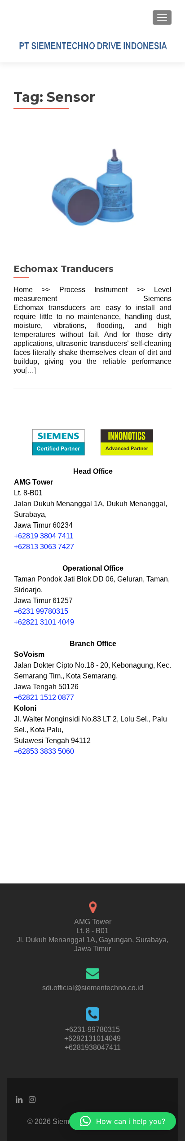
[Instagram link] (32, 1099)
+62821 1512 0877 (44, 697)
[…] (30, 370)
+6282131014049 (92, 1038)
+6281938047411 (93, 1047)
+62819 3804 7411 (44, 536)
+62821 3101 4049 (44, 622)
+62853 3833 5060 (44, 751)
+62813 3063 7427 (44, 547)
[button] (122, 1121)
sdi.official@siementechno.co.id (92, 988)
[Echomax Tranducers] (92, 193)
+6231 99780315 (41, 611)
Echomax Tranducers (63, 268)
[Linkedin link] (19, 1099)
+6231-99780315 (92, 1029)
